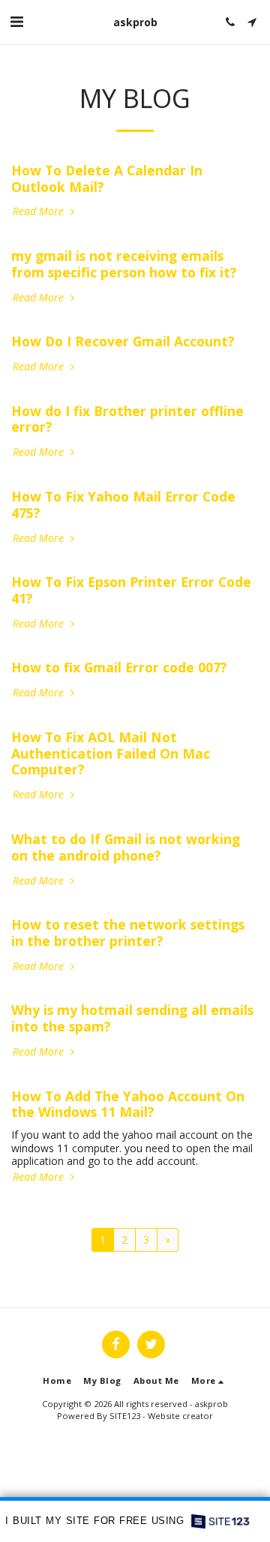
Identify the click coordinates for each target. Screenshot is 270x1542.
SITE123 (125, 1415)
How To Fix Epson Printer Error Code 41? (131, 590)
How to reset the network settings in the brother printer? (127, 932)
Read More (40, 211)
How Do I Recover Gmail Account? (123, 341)
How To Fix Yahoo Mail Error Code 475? (123, 504)
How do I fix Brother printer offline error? (127, 419)
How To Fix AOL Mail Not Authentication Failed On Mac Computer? (110, 753)
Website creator (180, 1415)
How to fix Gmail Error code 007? (119, 667)
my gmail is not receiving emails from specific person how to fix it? (124, 264)
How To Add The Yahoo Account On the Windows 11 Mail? (127, 1104)
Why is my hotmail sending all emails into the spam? (132, 1018)
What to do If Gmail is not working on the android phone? (125, 847)
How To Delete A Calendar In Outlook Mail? (106, 178)
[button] (16, 21)
